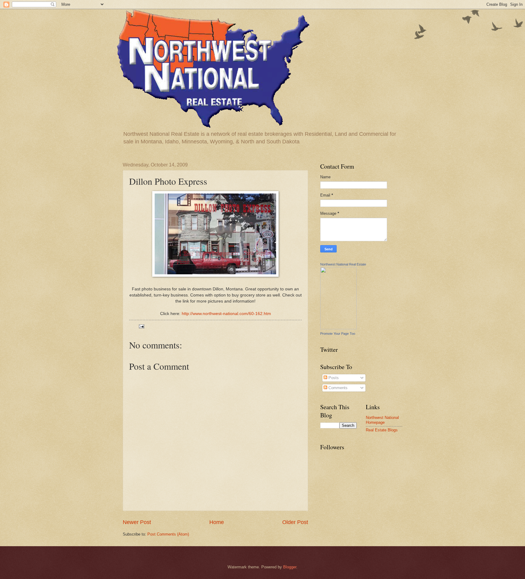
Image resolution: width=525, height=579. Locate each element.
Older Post (295, 522)
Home (216, 522)
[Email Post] (141, 326)
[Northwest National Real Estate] (338, 328)
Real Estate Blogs (382, 430)
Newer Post (137, 522)
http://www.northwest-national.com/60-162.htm (226, 313)
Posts (333, 377)
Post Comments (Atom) (168, 534)
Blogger (289, 567)
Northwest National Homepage (382, 419)
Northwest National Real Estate (343, 264)
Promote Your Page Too (337, 333)
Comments (337, 387)
